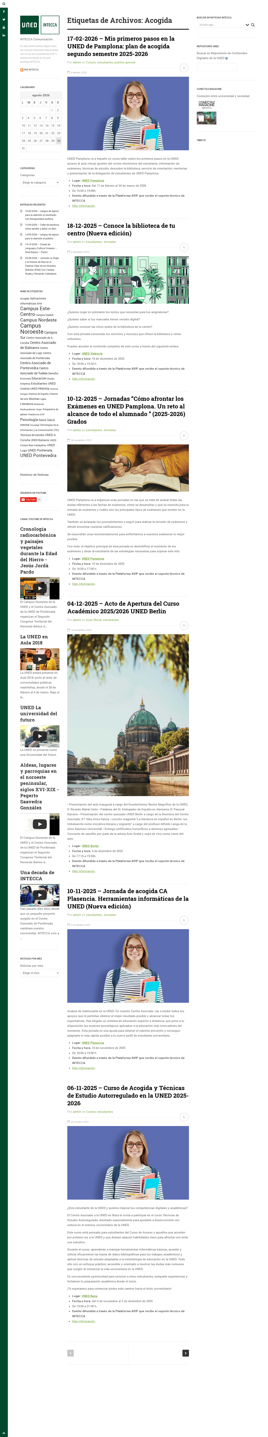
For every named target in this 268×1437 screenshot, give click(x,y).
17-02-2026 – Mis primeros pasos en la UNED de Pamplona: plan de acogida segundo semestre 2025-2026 (121, 46)
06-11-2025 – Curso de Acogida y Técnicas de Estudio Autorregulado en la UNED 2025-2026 (128, 1095)
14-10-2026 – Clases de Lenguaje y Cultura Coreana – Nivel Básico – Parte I (41, 248)
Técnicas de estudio (32, 435)
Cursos (91, 62)
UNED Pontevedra (38, 455)
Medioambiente (28, 409)
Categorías (27, 175)
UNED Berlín (90, 846)
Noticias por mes (31, 966)
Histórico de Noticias (34, 475)
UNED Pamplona (93, 180)
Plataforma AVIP (36, 414)
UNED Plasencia (93, 1043)
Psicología (29, 419)
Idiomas (34, 399)
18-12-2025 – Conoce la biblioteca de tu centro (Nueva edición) (121, 229)
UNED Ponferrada (40, 450)
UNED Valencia (92, 353)
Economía (25, 378)
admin (77, 62)
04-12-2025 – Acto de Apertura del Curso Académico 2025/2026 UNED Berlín (123, 607)
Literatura (26, 404)
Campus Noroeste (31, 328)
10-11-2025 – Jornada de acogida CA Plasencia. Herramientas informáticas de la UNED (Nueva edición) (128, 898)
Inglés (43, 398)
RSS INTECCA (31, 69)
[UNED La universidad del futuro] (39, 736)
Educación (39, 378)
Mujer (39, 409)
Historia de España (38, 393)
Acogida (24, 298)
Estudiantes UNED (43, 383)
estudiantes (105, 62)
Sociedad (34, 424)
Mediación (39, 404)
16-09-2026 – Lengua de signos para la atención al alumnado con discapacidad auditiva (42, 214)
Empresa (25, 383)
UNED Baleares (40, 440)
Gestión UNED (28, 388)
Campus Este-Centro (35, 311)
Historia (43, 388)
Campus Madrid (44, 315)
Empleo (51, 378)
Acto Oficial (94, 620)
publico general (124, 62)
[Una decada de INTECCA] (39, 895)
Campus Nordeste (38, 320)
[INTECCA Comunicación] (39, 25)
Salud (42, 420)
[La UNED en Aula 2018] (39, 659)
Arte (39, 303)
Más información (83, 206)
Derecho (53, 373)
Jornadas (109, 242)
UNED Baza (89, 1296)
